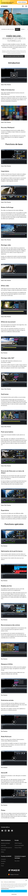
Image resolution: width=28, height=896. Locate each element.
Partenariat (3, 849)
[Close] (26, 880)
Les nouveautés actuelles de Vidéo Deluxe (14, 56)
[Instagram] (5, 830)
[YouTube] (2, 830)
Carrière (2, 863)
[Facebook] (12, 830)
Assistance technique (5, 843)
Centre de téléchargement (6, 847)
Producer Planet (18, 847)
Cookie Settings (14, 894)
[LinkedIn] (9, 830)
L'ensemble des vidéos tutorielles (7, 29)
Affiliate (2, 852)
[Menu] (26, 6)
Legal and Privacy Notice (5, 888)
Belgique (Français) (14, 874)
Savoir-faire (3, 845)
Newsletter (3, 861)
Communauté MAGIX (19, 845)
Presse (2, 865)
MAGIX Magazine (18, 843)
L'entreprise (3, 859)
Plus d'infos (17, 860)
